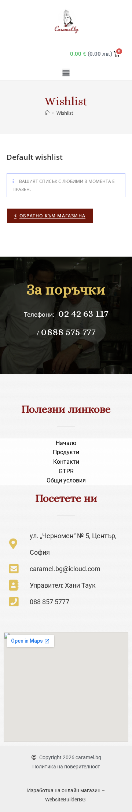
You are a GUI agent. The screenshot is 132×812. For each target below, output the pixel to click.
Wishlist (64, 113)
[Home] (47, 113)
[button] (66, 73)
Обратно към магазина (52, 216)
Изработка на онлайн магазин (63, 790)
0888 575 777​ (68, 332)
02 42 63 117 (82, 313)
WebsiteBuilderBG (66, 799)
